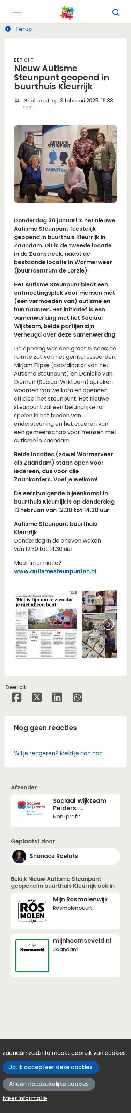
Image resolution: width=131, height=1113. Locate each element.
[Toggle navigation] (16, 13)
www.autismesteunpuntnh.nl (55, 571)
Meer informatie (25, 1098)
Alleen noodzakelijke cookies (49, 1084)
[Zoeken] (116, 12)
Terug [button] (23, 29)
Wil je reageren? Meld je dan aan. (59, 753)
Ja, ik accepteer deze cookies (51, 1067)
